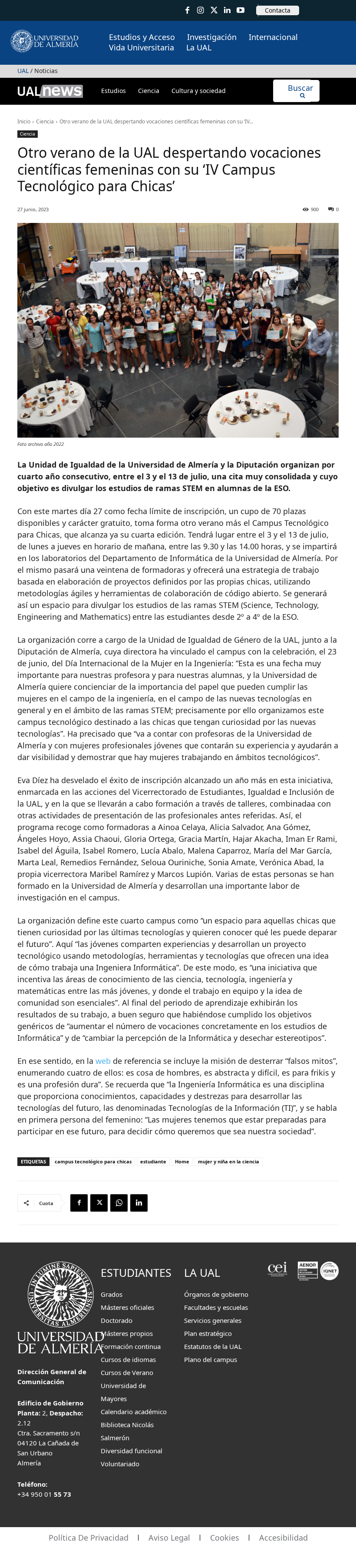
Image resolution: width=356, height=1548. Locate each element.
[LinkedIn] (227, 10)
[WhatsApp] (119, 1203)
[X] (99, 1203)
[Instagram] (201, 10)
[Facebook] (187, 10)
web (103, 1061)
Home (182, 1161)
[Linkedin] (139, 1203)
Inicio (23, 121)
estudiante (153, 1161)
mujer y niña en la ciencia (228, 1161)
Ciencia (45, 121)
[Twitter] (214, 10)
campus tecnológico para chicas (93, 1161)
